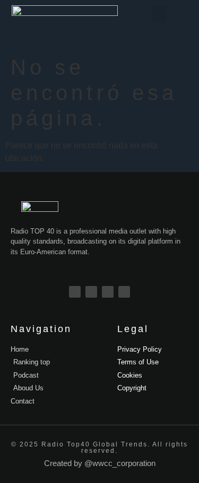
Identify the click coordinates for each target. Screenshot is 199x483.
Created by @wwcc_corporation (99, 463)
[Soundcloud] (124, 292)
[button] (159, 14)
